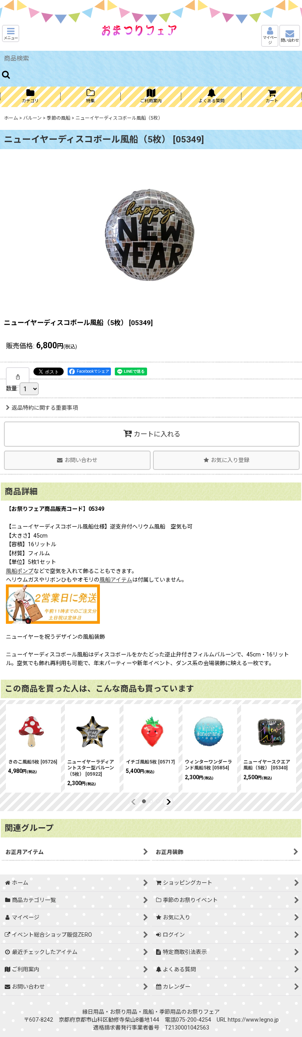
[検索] (6, 74)
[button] (10, 33)
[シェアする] (17, 376)
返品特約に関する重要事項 (45, 408)
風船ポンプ (19, 571)
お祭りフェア (203, 1012)
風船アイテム (115, 580)
